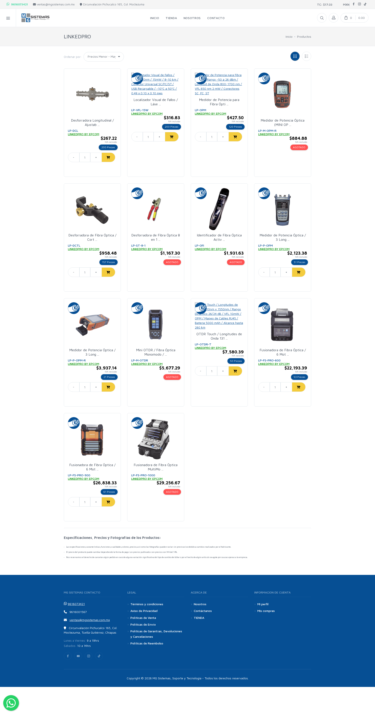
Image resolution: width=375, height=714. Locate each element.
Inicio (289, 36)
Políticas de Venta (143, 618)
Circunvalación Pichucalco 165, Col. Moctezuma (113, 4)
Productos (304, 36)
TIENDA (199, 618)
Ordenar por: (73, 57)
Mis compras (266, 611)
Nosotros (200, 604)
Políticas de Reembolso (146, 643)
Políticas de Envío (143, 624)
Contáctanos (203, 611)
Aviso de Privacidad (144, 611)
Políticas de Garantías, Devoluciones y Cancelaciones (156, 633)
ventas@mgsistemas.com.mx (55, 4)
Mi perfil (262, 604)
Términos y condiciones (146, 604)
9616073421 (18, 4)
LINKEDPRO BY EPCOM (83, 134)
